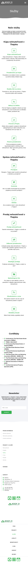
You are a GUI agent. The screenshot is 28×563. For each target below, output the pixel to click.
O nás (4, 455)
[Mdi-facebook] (9, 498)
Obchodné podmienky (7, 435)
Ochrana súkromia (7, 433)
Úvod (14, 526)
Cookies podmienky (7, 438)
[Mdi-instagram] (14, 498)
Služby (4, 452)
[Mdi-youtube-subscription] (18, 498)
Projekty (4, 450)
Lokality (14, 538)
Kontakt (4, 457)
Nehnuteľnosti (6, 447)
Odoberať (6, 412)
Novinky (4, 460)
